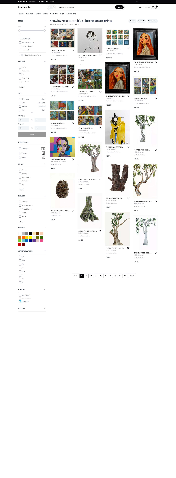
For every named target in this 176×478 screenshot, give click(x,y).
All (22, 35)
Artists (38, 13)
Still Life (24, 213)
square (24, 157)
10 (125, 276)
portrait (24, 153)
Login (140, 7)
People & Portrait (27, 209)
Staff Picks (29, 13)
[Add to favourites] (73, 50)
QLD (23, 271)
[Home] (26, 7)
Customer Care (141, 2)
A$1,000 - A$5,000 (28, 42)
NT (23, 282)
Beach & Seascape (27, 205)
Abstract (24, 170)
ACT (23, 264)
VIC (23, 257)
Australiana (25, 181)
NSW (23, 260)
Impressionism (26, 177)
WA (23, 275)
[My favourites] (153, 7)
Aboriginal (25, 173)
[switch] (21, 55)
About (45, 13)
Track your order (153, 2)
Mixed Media (26, 82)
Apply (32, 134)
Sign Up (147, 7)
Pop (23, 184)
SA (23, 279)
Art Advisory (71, 13)
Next (132, 276)
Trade (62, 13)
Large (23, 102)
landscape (25, 148)
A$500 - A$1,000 (27, 46)
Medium (24, 106)
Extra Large (25, 99)
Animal (24, 216)
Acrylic (24, 67)
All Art (21, 13)
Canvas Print (25, 71)
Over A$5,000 (26, 39)
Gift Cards (54, 13)
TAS (23, 268)
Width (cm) (21, 116)
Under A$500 (26, 50)
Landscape (25, 201)
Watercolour (25, 78)
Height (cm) (21, 124)
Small (23, 110)
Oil (23, 74)
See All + (22, 87)
